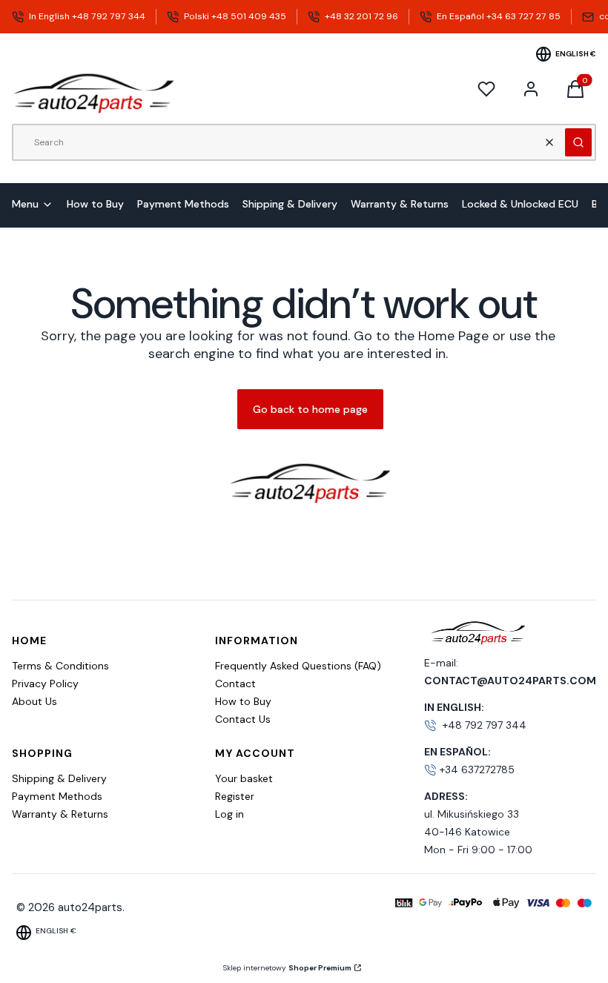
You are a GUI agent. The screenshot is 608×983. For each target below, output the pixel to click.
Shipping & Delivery (59, 778)
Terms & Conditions (60, 665)
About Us (34, 701)
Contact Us (243, 719)
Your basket (244, 778)
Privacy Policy (45, 683)
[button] (578, 142)
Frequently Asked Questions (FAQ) (298, 665)
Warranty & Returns (60, 814)
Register (234, 796)
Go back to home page (310, 409)
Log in (229, 814)
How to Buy (243, 701)
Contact (235, 683)
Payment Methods (57, 796)
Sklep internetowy (287, 968)
